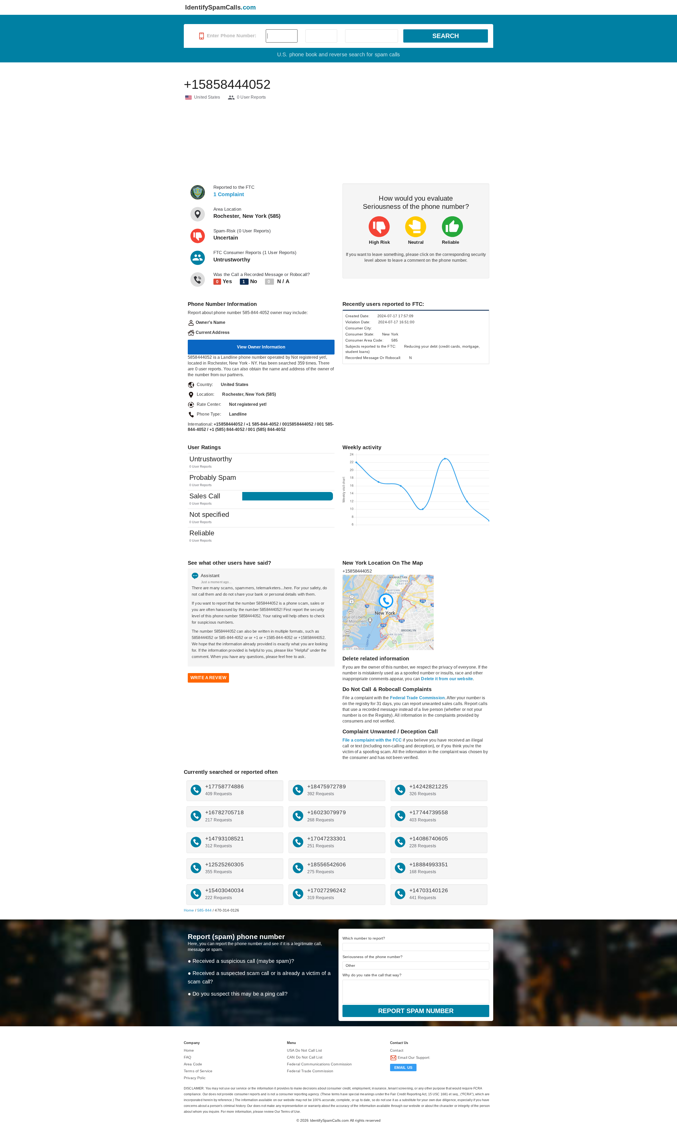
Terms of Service (198, 1071)
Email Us (403, 1067)
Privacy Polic (194, 1078)
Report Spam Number (416, 1010)
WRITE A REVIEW (208, 677)
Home (189, 910)
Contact (396, 1050)
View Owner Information (261, 347)
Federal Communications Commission (319, 1064)
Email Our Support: (414, 1057)
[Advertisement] (338, 142)
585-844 (204, 910)
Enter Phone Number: (231, 35)
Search (445, 35)
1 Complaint (228, 194)
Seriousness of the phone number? (372, 957)
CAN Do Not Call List (304, 1057)
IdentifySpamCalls (220, 7)
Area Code (193, 1064)
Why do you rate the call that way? (371, 975)
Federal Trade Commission (310, 1071)
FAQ (187, 1057)
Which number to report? (363, 938)
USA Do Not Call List (304, 1050)
